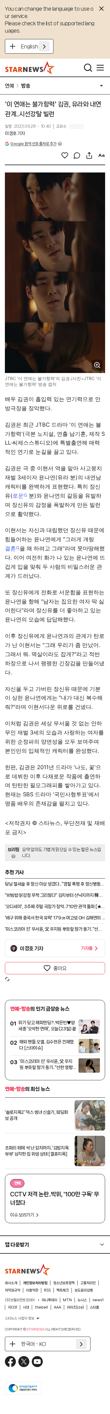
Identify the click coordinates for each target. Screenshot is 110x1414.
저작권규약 (12, 1290)
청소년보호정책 (64, 1283)
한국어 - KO (33, 1344)
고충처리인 (88, 1283)
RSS (47, 1290)
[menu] (100, 68)
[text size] (101, 155)
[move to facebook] (10, 1361)
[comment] (77, 155)
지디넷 (12, 1307)
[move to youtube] (37, 1361)
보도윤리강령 (84, 1290)
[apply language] (44, 46)
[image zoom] (97, 365)
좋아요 (60, 968)
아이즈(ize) (75, 1307)
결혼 (10, 548)
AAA (57, 1307)
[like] (64, 155)
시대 (26, 1307)
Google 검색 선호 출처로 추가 (33, 144)
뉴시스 (82, 1300)
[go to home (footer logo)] (28, 1269)
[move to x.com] (23, 1361)
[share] (89, 155)
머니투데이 (49, 1300)
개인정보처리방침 (35, 1283)
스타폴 (94, 1307)
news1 (98, 1300)
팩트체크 (63, 1290)
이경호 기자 (15, 133)
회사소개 (11, 1283)
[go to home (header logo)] (30, 67)
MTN (67, 1300)
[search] (88, 68)
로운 (18, 495)
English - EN (35, 46)
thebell (41, 1307)
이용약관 (32, 1290)
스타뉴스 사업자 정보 (19, 1318)
